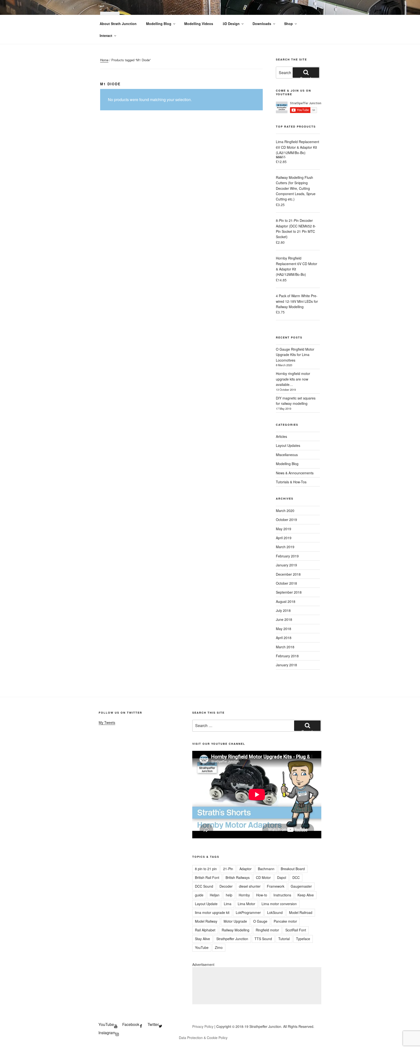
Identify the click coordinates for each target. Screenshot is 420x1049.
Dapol (281, 877)
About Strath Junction (118, 23)
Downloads (262, 23)
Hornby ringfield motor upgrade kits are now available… (293, 379)
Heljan (214, 895)
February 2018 (287, 655)
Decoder (226, 886)
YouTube (202, 947)
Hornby (244, 895)
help (229, 895)
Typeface (303, 938)
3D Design (231, 23)
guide (199, 895)
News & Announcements (295, 472)
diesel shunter (250, 886)
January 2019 (286, 565)
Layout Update (206, 903)
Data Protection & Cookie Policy (203, 1037)
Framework (275, 886)
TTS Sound (263, 938)
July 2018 (283, 610)
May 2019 (283, 528)
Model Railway (206, 921)
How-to (261, 895)
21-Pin (228, 868)
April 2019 (283, 537)
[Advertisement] (256, 985)
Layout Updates (288, 445)
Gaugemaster (301, 886)
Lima (227, 903)
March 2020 (285, 510)
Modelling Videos (198, 23)
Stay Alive (202, 938)
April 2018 (283, 637)
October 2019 (286, 519)
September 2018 (289, 592)
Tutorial (284, 938)
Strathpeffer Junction (232, 938)
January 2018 (286, 664)
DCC (296, 877)
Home (104, 60)
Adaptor (245, 868)
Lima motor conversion (279, 903)
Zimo (219, 947)
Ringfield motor (267, 930)
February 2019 (287, 556)
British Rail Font (207, 877)
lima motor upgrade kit (212, 912)
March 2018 (285, 646)
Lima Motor (246, 903)
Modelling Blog (158, 23)
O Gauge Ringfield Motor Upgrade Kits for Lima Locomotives (295, 355)
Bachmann (266, 868)
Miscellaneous (287, 454)
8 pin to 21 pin (206, 868)
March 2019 (285, 546)
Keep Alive (306, 895)
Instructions (282, 895)
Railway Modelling (235, 930)
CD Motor (263, 877)
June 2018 (284, 619)
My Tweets (107, 722)
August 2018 (285, 601)
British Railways (238, 877)
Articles (281, 436)
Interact (106, 35)
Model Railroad (300, 912)
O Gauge (260, 921)
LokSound (275, 912)
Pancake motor (285, 921)
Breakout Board (293, 868)
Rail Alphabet (205, 930)
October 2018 (286, 583)
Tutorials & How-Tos (291, 481)
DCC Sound (204, 886)
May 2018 (283, 628)
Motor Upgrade (235, 921)
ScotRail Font (295, 930)
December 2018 (288, 574)
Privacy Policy (202, 1026)
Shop (288, 23)
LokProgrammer (248, 912)
